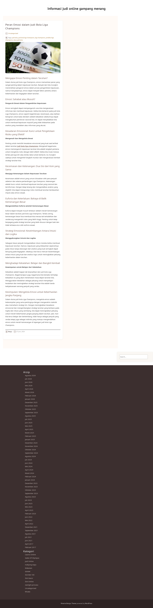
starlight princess (31, 585)
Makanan (28, 568)
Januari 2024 (30, 480)
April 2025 (29, 429)
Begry (10, 332)
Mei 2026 (28, 385)
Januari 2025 (30, 439)
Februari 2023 (30, 513)
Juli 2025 (28, 419)
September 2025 (31, 412)
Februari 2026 (30, 396)
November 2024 (31, 446)
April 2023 (29, 510)
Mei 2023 (28, 507)
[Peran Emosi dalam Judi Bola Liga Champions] (32, 74)
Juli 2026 (28, 379)
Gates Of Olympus (32, 558)
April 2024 (29, 470)
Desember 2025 (31, 402)
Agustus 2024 (30, 456)
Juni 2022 (28, 517)
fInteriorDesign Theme (68, 603)
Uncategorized (13, 33)
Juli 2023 (28, 500)
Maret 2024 (29, 473)
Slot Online (29, 581)
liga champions (40, 38)
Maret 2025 (29, 433)
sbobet (27, 571)
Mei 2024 (28, 466)
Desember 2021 (31, 527)
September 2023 (31, 493)
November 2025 (31, 406)
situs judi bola (18, 40)
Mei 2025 (28, 426)
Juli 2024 (28, 460)
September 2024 (31, 453)
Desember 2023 (31, 483)
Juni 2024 (28, 463)
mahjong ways (30, 565)
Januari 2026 (30, 399)
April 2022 (29, 524)
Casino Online (30, 554)
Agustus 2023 (30, 497)
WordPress (88, 603)
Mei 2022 (28, 520)
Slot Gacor (29, 578)
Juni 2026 (28, 382)
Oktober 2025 (30, 409)
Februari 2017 (30, 547)
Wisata (27, 591)
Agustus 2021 (30, 534)
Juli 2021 (28, 537)
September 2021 (31, 530)
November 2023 (31, 486)
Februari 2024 (30, 476)
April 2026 (29, 389)
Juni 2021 (28, 540)
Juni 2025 (28, 422)
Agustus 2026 (30, 375)
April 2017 (29, 544)
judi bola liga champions (26, 38)
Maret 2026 (29, 392)
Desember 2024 (31, 443)
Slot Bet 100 (29, 575)
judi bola (15, 38)
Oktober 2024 (30, 449)
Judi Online (29, 561)
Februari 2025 (30, 436)
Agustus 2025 (30, 416)
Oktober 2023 (30, 490)
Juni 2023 (28, 503)
